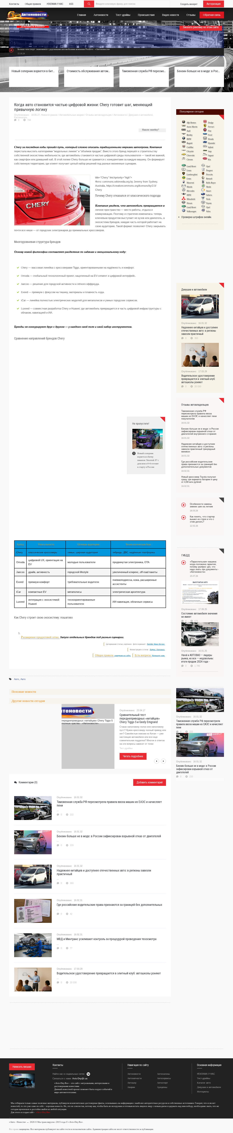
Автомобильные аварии (71, 115)
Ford (210, 135)
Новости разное (49, 115)
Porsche (209, 174)
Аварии (131, 1087)
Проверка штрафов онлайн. (196, 217)
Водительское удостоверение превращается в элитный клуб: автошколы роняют (109, 973)
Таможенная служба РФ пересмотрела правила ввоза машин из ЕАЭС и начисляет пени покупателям (144, 71)
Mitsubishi (191, 199)
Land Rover (191, 166)
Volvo (208, 211)
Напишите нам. (158, 656)
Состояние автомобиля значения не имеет (199, 615)
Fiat (209, 131)
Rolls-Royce (211, 182)
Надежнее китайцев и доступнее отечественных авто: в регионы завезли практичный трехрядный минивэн (198, 448)
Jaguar (211, 155)
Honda (211, 139)
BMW (189, 139)
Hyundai (211, 143)
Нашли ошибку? (150, 129)
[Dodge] (205, 122)
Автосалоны (163, 1074)
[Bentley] (183, 134)
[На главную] (28, 16)
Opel (208, 166)
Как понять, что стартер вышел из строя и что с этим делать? (202, 519)
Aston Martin (192, 127)
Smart (208, 191)
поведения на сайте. (122, 656)
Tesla (208, 199)
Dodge (210, 122)
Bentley (189, 135)
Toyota (209, 203)
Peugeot (209, 170)
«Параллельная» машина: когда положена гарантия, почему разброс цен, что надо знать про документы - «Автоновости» (204, 566)
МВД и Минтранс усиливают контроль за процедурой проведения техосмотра (106, 939)
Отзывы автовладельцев (99, 115)
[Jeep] (205, 151)
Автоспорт (162, 1082)
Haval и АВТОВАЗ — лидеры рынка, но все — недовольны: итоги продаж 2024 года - (197, 658)
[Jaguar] (205, 155)
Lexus (189, 170)
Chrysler (190, 151)
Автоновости (120, 115)
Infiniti (210, 147)
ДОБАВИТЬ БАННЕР (33, 26)
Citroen (190, 159)
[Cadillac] (183, 147)
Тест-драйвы (203, 1078)
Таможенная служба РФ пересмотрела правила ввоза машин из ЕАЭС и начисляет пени (109, 803)
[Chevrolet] (183, 155)
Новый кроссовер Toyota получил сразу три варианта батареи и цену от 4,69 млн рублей (199, 479)
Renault (209, 178)
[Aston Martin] (183, 126)
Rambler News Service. (156, 644)
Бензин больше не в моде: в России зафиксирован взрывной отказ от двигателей (109, 836)
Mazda (189, 187)
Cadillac (190, 147)
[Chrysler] (183, 151)
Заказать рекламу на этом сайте (201, 27)
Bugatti (189, 143)
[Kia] (205, 159)
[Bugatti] (183, 143)
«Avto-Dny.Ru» (42, 1112)
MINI (189, 195)
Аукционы (162, 1087)
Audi (188, 131)
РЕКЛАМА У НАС (206, 1074)
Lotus (189, 178)
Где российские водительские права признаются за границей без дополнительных (109, 904)
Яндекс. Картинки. (157, 650)
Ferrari (211, 127)
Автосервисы (164, 1078)
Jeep (210, 151)
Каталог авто (204, 1082)
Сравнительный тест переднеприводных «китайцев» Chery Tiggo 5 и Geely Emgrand (140, 718)
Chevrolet (190, 155)
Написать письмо (21, 1066)
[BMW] (183, 138)
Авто (16, 679)
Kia (209, 159)
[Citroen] (183, 159)
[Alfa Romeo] (183, 122)
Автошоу (131, 1082)
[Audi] (183, 130)
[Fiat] (205, 130)
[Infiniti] (205, 147)
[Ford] (205, 134)
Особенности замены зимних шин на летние (201, 505)
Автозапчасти (134, 1078)
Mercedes (190, 191)
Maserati (190, 182)
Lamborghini (192, 174)
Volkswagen (191, 211)
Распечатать (20, 117)
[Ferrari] (205, 126)
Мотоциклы (203, 1091)
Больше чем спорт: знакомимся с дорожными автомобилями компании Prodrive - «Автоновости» (64, 49)
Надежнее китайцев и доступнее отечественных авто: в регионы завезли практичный (104, 872)
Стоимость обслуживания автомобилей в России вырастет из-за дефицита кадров (89, 71)
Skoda (208, 187)
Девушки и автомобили (141, 115)
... (10, 1117)
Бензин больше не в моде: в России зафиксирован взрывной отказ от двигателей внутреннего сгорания (199, 71)
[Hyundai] (205, 143)
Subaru (209, 195)
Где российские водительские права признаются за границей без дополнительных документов (199, 464)
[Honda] (205, 138)
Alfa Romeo (191, 122)
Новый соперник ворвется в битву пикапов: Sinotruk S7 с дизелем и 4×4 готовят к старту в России (34, 71)
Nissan (189, 203)
